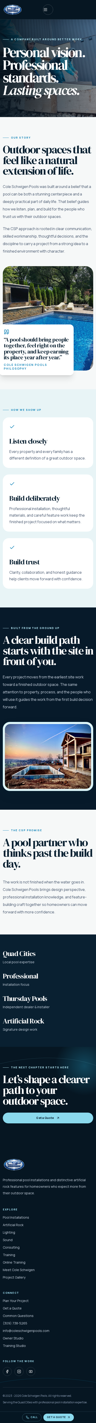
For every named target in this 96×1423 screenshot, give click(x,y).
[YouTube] (30, 1371)
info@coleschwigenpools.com (26, 1330)
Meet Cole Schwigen (19, 1270)
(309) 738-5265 (15, 1323)
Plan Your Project (16, 1300)
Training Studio (14, 1345)
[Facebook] (7, 1371)
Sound (8, 1240)
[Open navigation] (48, 9)
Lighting (9, 1232)
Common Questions (18, 1315)
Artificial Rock (13, 1225)
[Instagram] (18, 1371)
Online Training (14, 1262)
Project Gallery (14, 1277)
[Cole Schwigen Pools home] (12, 9)
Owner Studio (13, 1338)
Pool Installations (16, 1217)
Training (9, 1255)
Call (34, 1417)
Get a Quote (45, 1118)
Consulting (11, 1247)
